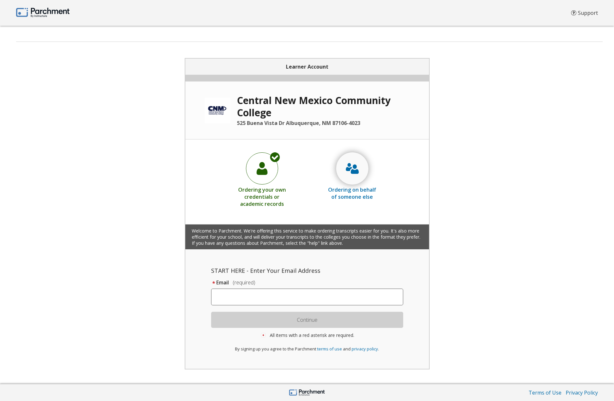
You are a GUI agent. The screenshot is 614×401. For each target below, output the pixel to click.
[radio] (262, 179)
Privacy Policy (582, 392)
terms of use (329, 348)
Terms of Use (545, 392)
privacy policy (365, 348)
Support (588, 12)
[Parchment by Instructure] (307, 393)
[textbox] (310, 297)
